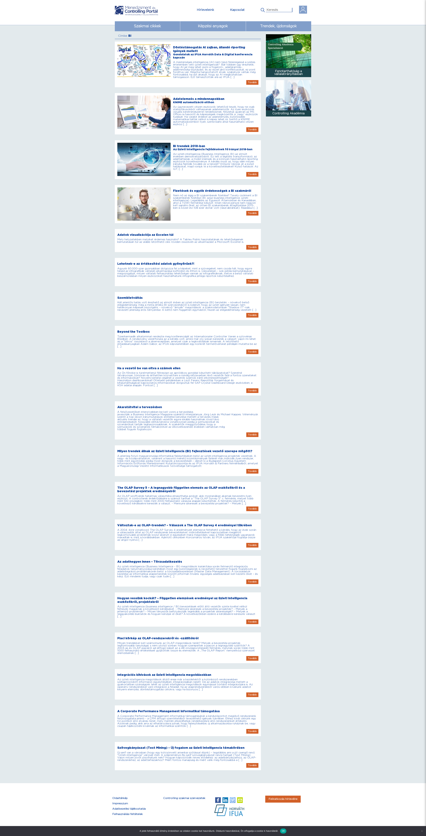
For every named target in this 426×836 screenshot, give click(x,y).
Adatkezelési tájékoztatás (129, 809)
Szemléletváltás (130, 297)
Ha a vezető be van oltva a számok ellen (148, 368)
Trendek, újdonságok (278, 26)
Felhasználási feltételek (127, 814)
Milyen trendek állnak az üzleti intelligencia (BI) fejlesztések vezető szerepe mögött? (184, 451)
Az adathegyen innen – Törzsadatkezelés (149, 561)
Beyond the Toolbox (133, 331)
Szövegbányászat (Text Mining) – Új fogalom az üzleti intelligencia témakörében (180, 747)
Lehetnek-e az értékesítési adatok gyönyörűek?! (155, 263)
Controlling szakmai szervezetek (184, 798)
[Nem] (422, 831)
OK (283, 831)
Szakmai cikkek (147, 26)
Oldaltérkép (120, 798)
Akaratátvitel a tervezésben (139, 407)
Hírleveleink (205, 9)
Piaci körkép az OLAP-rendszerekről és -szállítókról (158, 638)
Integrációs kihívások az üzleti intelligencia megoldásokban (164, 674)
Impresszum (120, 803)
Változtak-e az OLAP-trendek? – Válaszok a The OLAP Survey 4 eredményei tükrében (184, 525)
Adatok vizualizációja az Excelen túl (145, 234)
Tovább (252, 82)
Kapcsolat (237, 9)
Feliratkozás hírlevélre (283, 799)
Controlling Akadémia (288, 113)
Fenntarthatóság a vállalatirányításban (288, 72)
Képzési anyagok (213, 26)
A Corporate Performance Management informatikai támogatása (168, 711)
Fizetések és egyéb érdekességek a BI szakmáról (212, 190)
